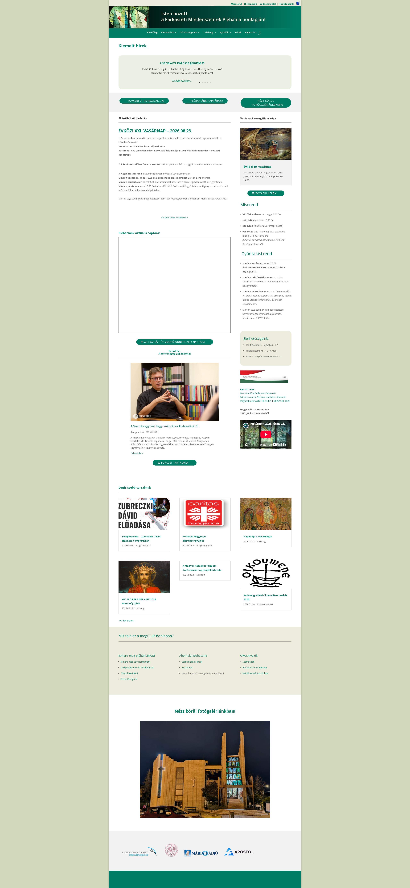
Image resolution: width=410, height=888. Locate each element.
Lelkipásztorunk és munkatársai (137, 667)
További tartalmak (175, 462)
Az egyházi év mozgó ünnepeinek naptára (174, 341)
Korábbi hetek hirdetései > (174, 217)
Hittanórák (187, 667)
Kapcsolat (251, 32)
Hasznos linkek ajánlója (254, 667)
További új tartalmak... (144, 100)
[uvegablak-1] (205, 816)
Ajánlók (224, 32)
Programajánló (143, 545)
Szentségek (248, 661)
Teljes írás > (137, 453)
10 (217, 811)
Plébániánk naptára (205, 100)
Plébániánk (167, 32)
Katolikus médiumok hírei (255, 673)
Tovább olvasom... (182, 81)
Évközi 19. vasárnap (257, 167)
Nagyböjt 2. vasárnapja (257, 536)
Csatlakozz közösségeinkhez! (182, 63)
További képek (265, 193)
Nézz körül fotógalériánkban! (266, 102)
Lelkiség (208, 32)
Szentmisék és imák (192, 661)
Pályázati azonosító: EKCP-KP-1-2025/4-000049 (265, 400)
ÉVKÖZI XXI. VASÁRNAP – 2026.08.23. (155, 131)
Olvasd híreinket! (129, 673)
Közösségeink (188, 32)
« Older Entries (126, 620)
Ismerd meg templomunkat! (135, 661)
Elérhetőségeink (129, 679)
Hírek (238, 32)
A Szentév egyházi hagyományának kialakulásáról (164, 426)
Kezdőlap (152, 32)
